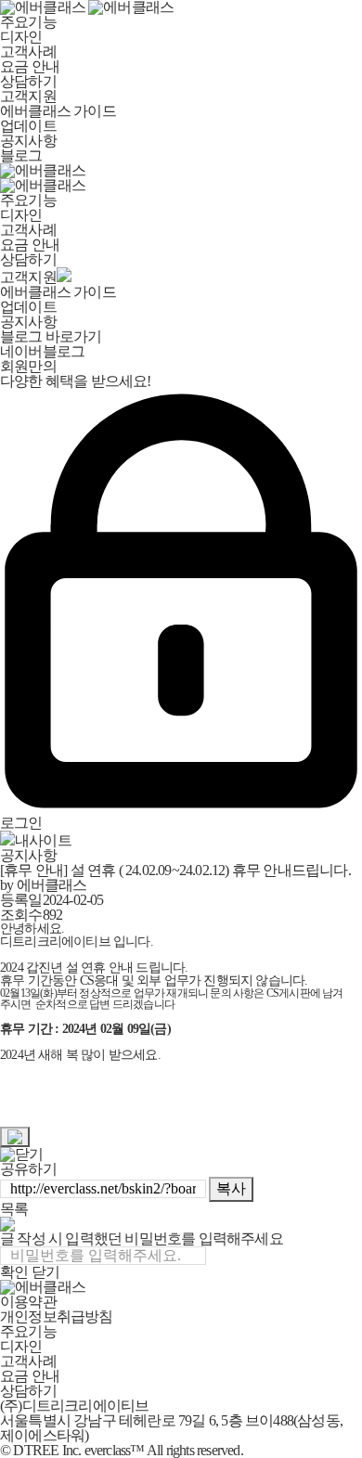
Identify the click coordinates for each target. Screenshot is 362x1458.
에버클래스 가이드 (58, 111)
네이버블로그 (42, 351)
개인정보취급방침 (56, 1316)
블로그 (21, 155)
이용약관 (28, 1302)
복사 (231, 1188)
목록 (14, 1209)
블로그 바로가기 (51, 336)
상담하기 (28, 81)
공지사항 (28, 140)
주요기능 (28, 22)
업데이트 (28, 126)
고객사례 (28, 51)
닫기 (45, 1272)
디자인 (21, 37)
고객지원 (28, 96)
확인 (14, 1272)
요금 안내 (29, 66)
